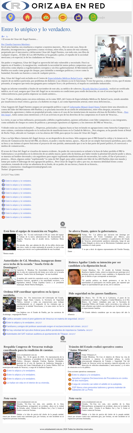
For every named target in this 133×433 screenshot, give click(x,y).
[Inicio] (53, 10)
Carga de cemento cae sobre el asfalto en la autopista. (97, 384)
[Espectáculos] (77, 17)
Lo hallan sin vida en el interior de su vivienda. (28, 383)
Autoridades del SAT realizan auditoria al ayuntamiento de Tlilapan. (40, 334)
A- (7, 36)
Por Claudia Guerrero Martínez (15, 44)
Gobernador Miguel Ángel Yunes (84, 107)
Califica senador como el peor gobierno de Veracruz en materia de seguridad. (45, 319)
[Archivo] (95, 17)
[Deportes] (60, 17)
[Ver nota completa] (9, 249)
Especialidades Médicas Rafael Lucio (65, 78)
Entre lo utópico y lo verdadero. (18, 181)
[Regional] (43, 17)
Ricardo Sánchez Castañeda (95, 88)
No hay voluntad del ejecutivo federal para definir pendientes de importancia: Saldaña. (49, 330)
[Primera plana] (9, 17)
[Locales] (26, 17)
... (15, 253)
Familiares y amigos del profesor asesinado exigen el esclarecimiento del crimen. (47, 326)
